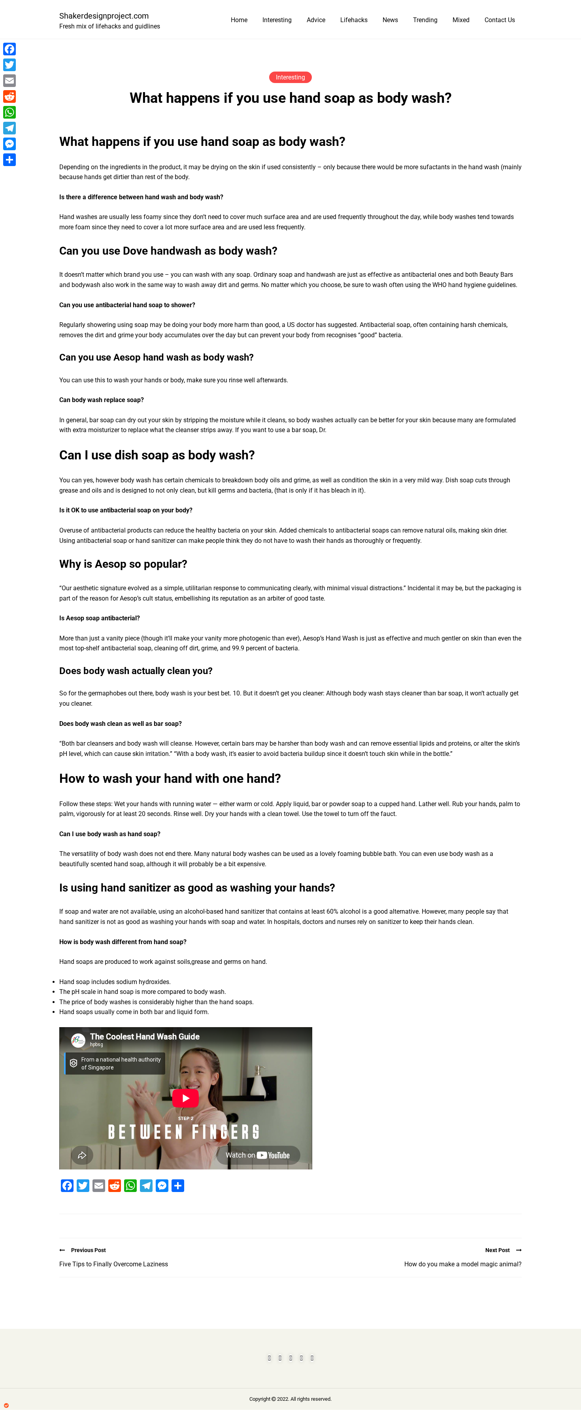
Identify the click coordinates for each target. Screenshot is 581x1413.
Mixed (461, 20)
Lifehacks (354, 20)
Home (239, 20)
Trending (425, 20)
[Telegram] (9, 128)
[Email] (9, 81)
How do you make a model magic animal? (463, 1264)
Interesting (277, 20)
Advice (316, 20)
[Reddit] (9, 96)
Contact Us (500, 20)
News (390, 20)
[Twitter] (9, 65)
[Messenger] (9, 144)
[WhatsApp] (9, 112)
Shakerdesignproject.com (104, 16)
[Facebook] (9, 49)
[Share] (9, 160)
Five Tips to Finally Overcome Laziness (113, 1264)
